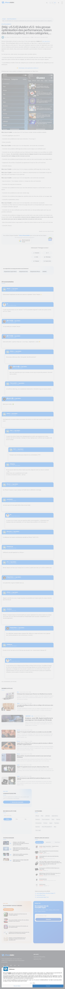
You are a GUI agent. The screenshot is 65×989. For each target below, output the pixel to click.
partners (9, 972)
